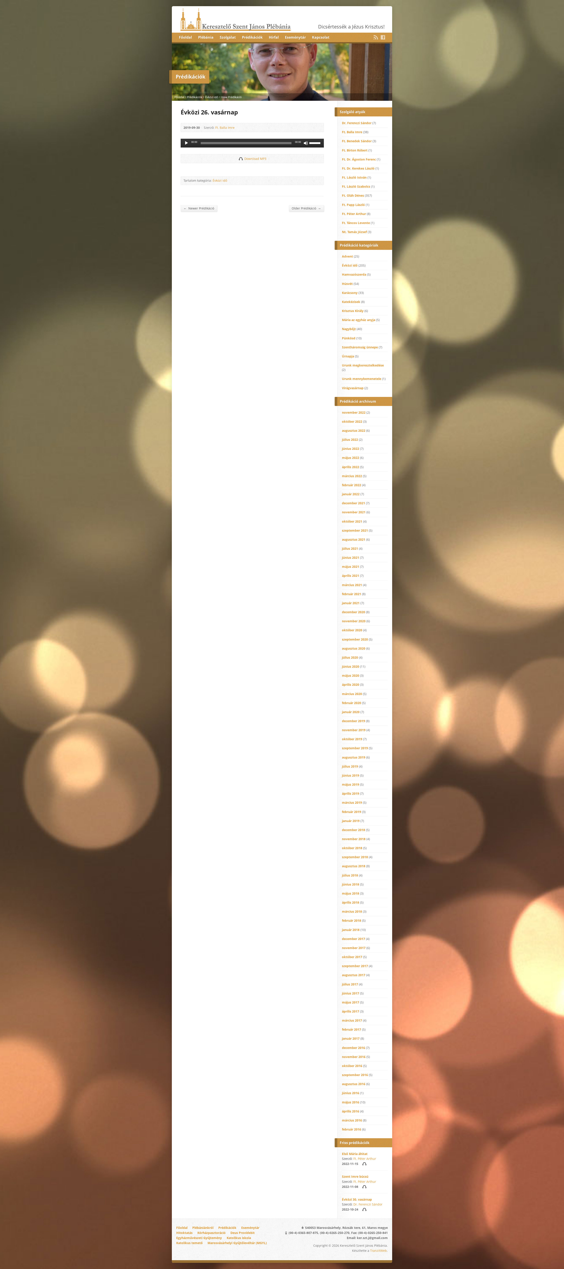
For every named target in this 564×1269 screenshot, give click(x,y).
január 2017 (351, 1038)
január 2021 (351, 603)
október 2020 (352, 630)
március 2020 (352, 694)
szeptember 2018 (355, 857)
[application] (252, 143)
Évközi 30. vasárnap (357, 1199)
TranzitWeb (378, 1250)
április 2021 (350, 576)
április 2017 (350, 1011)
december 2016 (353, 1048)
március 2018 (352, 911)
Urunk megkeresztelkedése (363, 365)
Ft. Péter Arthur (354, 214)
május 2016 (350, 1102)
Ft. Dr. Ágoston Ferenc (359, 159)
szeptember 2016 (355, 1075)
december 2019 (353, 721)
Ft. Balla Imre (225, 127)
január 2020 (351, 712)
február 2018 (351, 920)
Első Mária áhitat (354, 1154)
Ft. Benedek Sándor (357, 141)
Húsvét (347, 284)
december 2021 (353, 503)
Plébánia (205, 37)
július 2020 (350, 657)
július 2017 (350, 984)
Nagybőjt (349, 329)
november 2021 (353, 512)
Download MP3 (255, 159)
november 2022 (353, 412)
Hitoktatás (184, 1233)
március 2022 (352, 476)
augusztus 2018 (353, 866)
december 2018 (353, 830)
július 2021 (350, 548)
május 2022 (350, 458)
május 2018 (350, 893)
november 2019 (353, 730)
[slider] (315, 143)
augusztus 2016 (353, 1084)
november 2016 (353, 1057)
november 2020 (353, 621)
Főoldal (185, 37)
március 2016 (352, 1120)
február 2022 (351, 485)
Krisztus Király (353, 311)
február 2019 (351, 812)
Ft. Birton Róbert (354, 150)
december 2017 (353, 939)
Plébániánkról (202, 1228)
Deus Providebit (242, 1233)
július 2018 (350, 875)
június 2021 (350, 557)
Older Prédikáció (306, 208)
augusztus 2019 (353, 757)
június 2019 (350, 775)
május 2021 (350, 566)
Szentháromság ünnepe (360, 347)
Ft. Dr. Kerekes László (358, 168)
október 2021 (352, 521)
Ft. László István (354, 177)
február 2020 (351, 703)
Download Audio (240, 158)
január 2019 (351, 821)
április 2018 (350, 902)
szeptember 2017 (355, 966)
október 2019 (352, 739)
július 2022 (350, 439)
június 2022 (350, 449)
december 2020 (353, 612)
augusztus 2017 (353, 975)
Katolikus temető (189, 1243)
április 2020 (350, 684)
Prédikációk (252, 37)
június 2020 (350, 666)
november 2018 (353, 839)
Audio (364, 1163)
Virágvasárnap (353, 388)
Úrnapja (348, 356)
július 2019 (350, 766)
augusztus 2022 (353, 430)
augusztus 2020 (353, 648)
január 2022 (351, 494)
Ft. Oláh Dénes (353, 195)
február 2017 (351, 1029)
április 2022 (350, 467)
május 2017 (350, 1002)
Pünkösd (348, 338)
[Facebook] (383, 37)
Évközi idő (211, 97)
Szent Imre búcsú (355, 1176)
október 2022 (352, 421)
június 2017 (350, 993)
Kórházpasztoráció (211, 1233)
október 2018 (352, 848)
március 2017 (352, 1020)
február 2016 (351, 1129)
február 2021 (351, 594)
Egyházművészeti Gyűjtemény (199, 1238)
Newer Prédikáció (199, 208)
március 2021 (352, 585)
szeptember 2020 (355, 639)
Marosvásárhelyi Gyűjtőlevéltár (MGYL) (237, 1243)
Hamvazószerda (354, 274)
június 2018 (350, 884)
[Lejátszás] (186, 143)
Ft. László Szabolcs (356, 186)
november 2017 (353, 948)
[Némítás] (306, 143)
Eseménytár (295, 37)
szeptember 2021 (355, 530)
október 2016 (352, 1066)
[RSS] (376, 37)
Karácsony (350, 293)
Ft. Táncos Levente (356, 223)
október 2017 (352, 957)
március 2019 (352, 802)
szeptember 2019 (355, 748)
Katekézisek (351, 302)
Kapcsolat (320, 37)
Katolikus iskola (239, 1238)
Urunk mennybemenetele (361, 379)
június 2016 (350, 1093)
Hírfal (274, 37)
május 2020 (350, 675)
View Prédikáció (231, 97)
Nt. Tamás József (354, 232)
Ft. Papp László (353, 205)
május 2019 (350, 784)
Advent (347, 256)
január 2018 (351, 930)
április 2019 (350, 793)
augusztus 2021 (353, 539)
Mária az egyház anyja (358, 320)
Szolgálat (228, 37)
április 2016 (350, 1111)
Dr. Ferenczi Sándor (356, 123)
